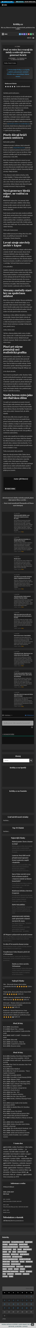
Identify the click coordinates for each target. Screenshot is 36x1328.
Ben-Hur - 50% (15, 1092)
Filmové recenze (7, 1249)
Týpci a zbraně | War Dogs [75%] (20, 1083)
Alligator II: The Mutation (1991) (20, 1081)
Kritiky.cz (18, 24)
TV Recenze (29, 1271)
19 (13, 1308)
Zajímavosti (10, 1274)
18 (9, 1308)
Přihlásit (5, 1187)
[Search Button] (33, 34)
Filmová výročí (23, 1244)
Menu (5, 5)
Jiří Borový (13, 58)
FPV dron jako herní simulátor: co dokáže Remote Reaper (22, 540)
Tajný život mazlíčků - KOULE (19, 1058)
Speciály (16, 1269)
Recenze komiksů (15, 1264)
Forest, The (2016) (16, 1111)
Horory (5, 1252)
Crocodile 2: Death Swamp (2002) (20, 1077)
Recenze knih (6, 1264)
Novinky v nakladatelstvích (10, 1259)
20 (18, 1308)
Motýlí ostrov (17, 558)
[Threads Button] (24, 34)
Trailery (22, 1271)
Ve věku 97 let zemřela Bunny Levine (15, 944)
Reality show (14, 1262)
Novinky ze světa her (24, 1259)
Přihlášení (30, 715)
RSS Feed (6, 1194)
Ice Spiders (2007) (16, 1086)
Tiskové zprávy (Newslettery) (10, 1271)
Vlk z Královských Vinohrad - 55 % (21, 1128)
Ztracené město (15, 1046)
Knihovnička (6, 1254)
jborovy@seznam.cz (17, 1220)
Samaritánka (15, 1027)
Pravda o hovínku (18, 1156)
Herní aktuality (27, 1249)
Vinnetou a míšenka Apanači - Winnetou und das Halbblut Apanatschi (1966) (17, 1165)
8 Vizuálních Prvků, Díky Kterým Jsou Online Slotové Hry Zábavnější (23, 654)
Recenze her (29, 1262)
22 (27, 1308)
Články (18, 46)
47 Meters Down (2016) (18, 1172)
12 (13, 1304)
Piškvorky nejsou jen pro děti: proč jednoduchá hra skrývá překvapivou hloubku (23, 616)
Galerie (20, 1249)
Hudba (14, 1252)
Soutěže (10, 1269)
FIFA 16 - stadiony (16, 1174)
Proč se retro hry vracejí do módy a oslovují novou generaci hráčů (18, 52)
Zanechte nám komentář (18, 59)
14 (22, 1304)
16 (31, 1304)
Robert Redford (15, 1069)
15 (26, 1304)
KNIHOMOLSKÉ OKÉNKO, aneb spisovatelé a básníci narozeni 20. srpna (22, 517)
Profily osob (6, 1262)
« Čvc (4, 1319)
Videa (4, 1274)
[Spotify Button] (31, 34)
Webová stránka (10, 489)
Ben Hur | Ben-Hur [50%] (18, 1096)
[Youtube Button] (29, 34)
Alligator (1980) (15, 1079)
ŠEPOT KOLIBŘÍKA (18, 905)
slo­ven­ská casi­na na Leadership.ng (18, 123)
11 (9, 1304)
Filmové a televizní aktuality (10, 1247)
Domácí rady (28, 1242)
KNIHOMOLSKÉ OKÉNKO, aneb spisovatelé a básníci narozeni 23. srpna (21, 919)
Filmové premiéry (24, 1247)
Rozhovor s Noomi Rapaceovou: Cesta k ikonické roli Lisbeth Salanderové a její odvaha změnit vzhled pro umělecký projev (16, 1013)
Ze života (5, 1276)
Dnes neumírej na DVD (11, 1177)
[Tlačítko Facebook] (22, 34)
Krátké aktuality (24, 1254)
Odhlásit (11, 1187)
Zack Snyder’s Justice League (20, 1154)
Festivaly (5, 1244)
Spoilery (22, 1269)
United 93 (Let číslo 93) (18, 1044)
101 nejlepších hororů (18, 1242)
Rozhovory (28, 1267)
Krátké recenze (7, 1257)
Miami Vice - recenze (17, 1029)
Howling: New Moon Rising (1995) (20, 1056)
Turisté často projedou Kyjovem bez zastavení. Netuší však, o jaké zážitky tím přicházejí (23, 675)
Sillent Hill (14, 1039)
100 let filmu (6, 1242)
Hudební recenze (22, 1252)
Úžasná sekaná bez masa (18, 1130)
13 (18, 1304)
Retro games (19, 1267)
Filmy (14, 1249)
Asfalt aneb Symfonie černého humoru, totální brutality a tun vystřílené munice (16, 1135)
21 (22, 1308)
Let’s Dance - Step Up (17, 1042)
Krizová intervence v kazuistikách (22, 635)
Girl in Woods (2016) (17, 1122)
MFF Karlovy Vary (17, 1257)
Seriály (4, 1269)
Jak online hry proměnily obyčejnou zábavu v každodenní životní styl (23, 577)
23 (31, 1308)
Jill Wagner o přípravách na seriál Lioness (17, 934)
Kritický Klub (14, 1254)
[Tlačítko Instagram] (26, 34)
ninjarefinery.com (19, 147)
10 (4, 1304)
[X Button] (20, 34)
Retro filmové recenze (9, 1267)
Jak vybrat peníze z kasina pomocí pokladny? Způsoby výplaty (22, 597)
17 (4, 1308)
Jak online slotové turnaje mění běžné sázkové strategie (23, 695)
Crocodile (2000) (15, 1075)
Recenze (22, 1262)
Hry (10, 1252)
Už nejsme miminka (16, 1094)
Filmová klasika (13, 1244)
